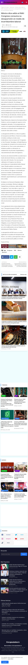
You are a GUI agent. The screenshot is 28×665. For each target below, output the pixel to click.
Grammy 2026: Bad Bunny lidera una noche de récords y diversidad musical (20, 424)
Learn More (10, 658)
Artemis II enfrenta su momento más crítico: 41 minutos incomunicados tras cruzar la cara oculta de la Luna (7, 403)
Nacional (12, 7)
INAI (15, 250)
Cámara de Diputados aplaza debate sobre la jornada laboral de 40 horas (13, 346)
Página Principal (5, 7)
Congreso (9, 250)
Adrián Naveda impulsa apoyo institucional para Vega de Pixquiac (18, 565)
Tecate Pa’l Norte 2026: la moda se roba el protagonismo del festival (20, 476)
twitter (21, 534)
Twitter (11, 257)
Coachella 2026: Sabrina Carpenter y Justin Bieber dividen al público (7, 476)
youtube (22, 538)
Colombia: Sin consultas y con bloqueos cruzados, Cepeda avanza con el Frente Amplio (14, 624)
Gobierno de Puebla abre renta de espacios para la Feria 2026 (20, 495)
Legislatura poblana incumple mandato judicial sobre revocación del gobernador (14, 322)
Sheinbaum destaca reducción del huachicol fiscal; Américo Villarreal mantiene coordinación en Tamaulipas (18, 573)
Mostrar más (23, 274)
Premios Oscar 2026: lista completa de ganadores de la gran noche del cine (20, 401)
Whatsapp (16, 257)
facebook (8, 534)
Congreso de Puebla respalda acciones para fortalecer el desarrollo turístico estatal (13, 298)
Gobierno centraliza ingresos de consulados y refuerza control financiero (13, 618)
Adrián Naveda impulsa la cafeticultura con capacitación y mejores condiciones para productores (17, 582)
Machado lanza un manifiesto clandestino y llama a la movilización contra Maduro (14, 630)
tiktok (8, 542)
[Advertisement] (14, 367)
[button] (26, 2)
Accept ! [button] (5, 662)
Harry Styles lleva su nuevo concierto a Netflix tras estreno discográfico (6, 496)
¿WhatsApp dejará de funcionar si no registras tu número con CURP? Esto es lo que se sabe (7, 424)
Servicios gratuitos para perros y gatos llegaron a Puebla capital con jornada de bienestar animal (18, 590)
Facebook (6, 257)
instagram (8, 538)
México (20, 250)
